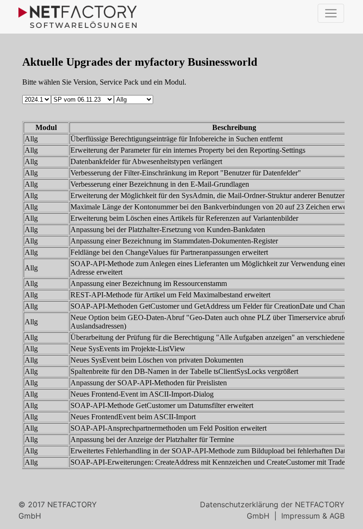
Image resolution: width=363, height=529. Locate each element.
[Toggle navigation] (331, 13)
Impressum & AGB (313, 515)
